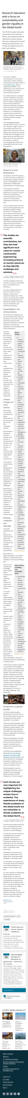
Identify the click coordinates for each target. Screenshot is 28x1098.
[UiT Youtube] (18, 1093)
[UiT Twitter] (15, 1093)
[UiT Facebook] (4, 1093)
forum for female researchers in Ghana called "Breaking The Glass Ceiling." (12, 755)
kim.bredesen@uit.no (8, 901)
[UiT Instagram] (7, 1093)
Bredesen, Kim (7, 900)
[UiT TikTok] (11, 1093)
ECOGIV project (10, 85)
